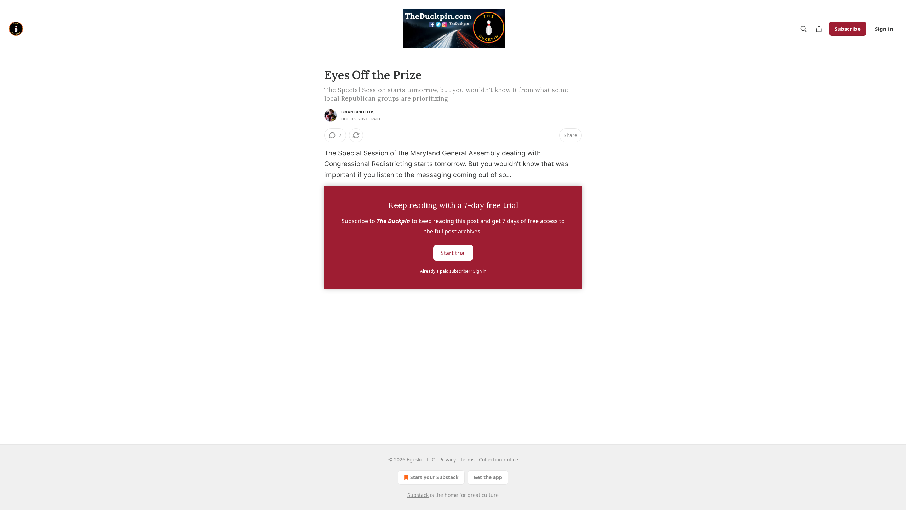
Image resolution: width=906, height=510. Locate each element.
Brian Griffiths (357, 111)
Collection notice (498, 459)
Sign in (884, 28)
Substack (418, 495)
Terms (467, 459)
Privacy (447, 459)
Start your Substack (434, 477)
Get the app (488, 477)
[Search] (803, 29)
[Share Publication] (819, 29)
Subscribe (848, 28)
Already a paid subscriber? (453, 271)
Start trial (453, 253)
